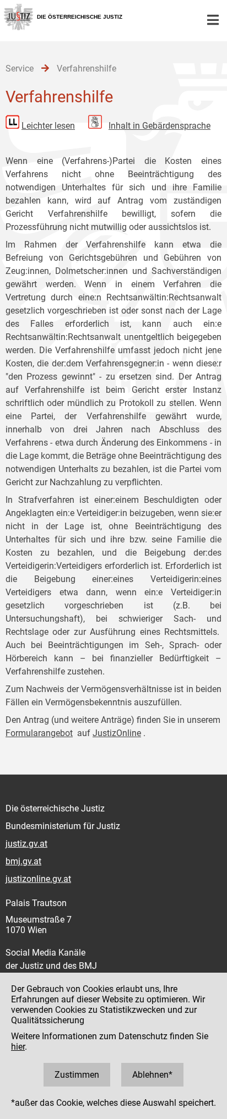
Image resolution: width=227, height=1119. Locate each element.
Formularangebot (39, 733)
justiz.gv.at (26, 843)
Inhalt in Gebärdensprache (159, 125)
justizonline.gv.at (38, 879)
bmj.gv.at (23, 861)
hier (18, 1046)
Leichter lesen (48, 125)
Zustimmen (77, 1074)
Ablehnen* (152, 1074)
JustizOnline (117, 733)
